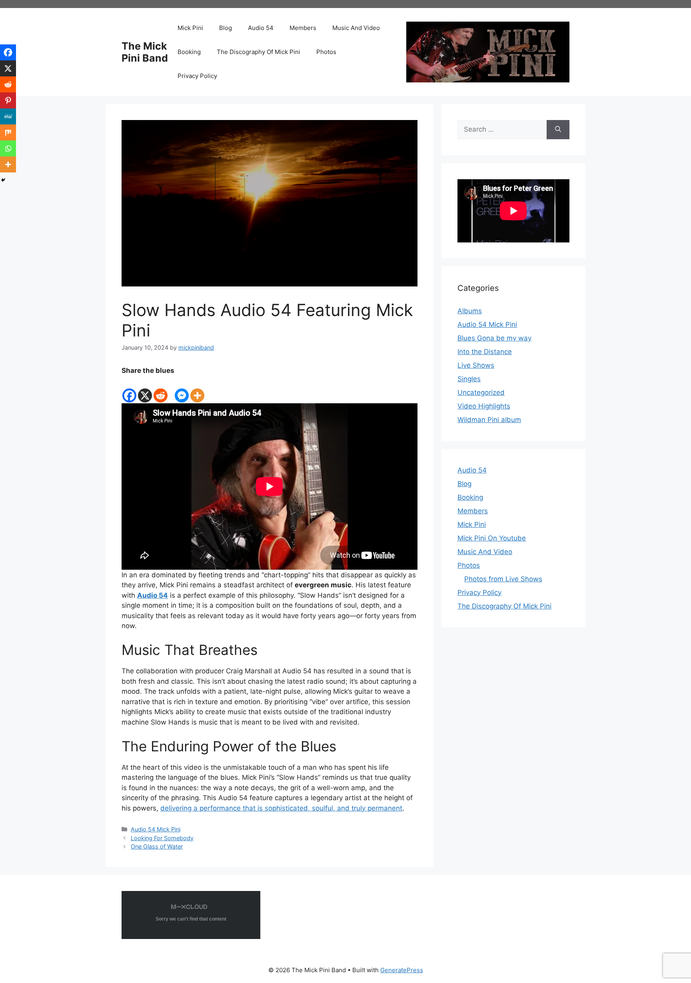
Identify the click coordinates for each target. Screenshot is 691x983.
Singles (469, 379)
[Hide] (3, 180)
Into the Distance (484, 352)
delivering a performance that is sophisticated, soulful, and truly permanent (281, 808)
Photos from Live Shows (503, 579)
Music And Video (356, 28)
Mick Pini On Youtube (491, 538)
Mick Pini (190, 28)
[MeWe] (8, 116)
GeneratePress (401, 970)
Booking (189, 52)
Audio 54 (261, 28)
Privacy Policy (197, 76)
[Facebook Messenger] (182, 389)
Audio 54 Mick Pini (155, 829)
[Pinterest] (8, 100)
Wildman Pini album (489, 420)
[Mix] (8, 132)
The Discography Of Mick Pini (258, 52)
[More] (197, 389)
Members (303, 28)
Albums (469, 311)
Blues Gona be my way (494, 338)
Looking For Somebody (162, 838)
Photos (326, 52)
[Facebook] (129, 389)
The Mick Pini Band (145, 52)
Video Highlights (483, 406)
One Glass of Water (157, 846)
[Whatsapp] (8, 148)
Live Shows (475, 365)
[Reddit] (161, 389)
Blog (225, 28)
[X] (145, 389)
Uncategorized (481, 392)
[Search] (558, 129)
